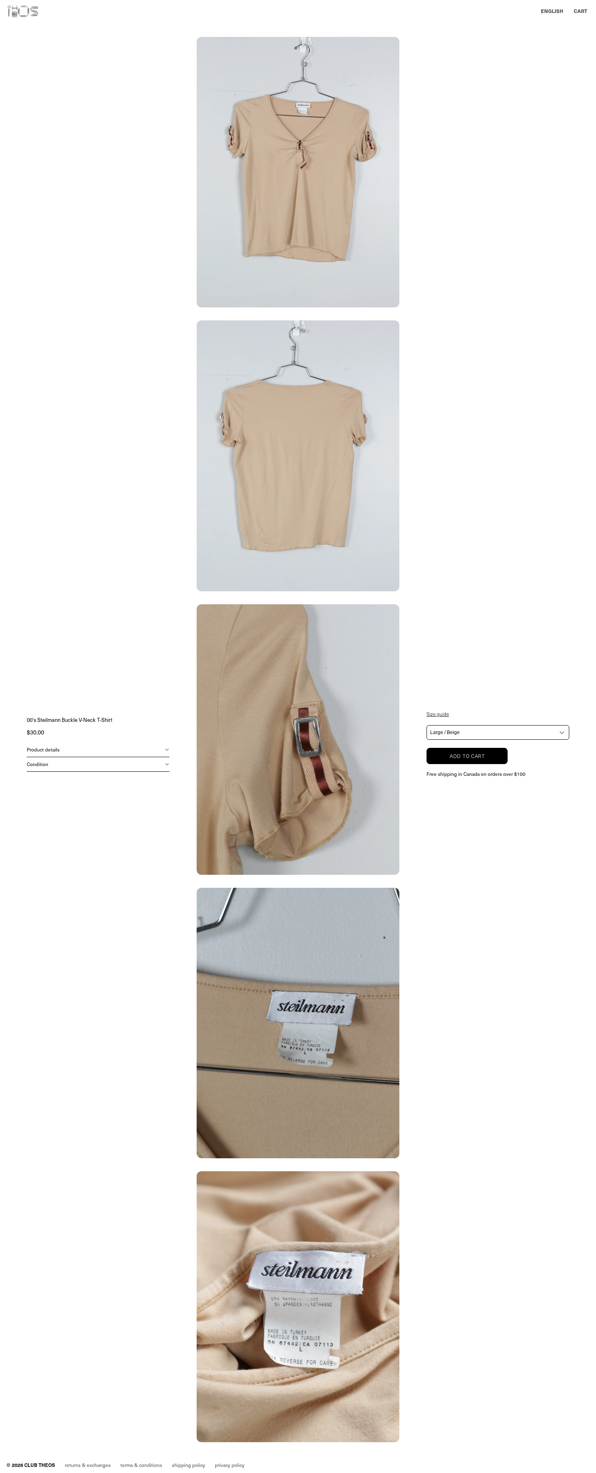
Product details (43, 749)
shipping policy (188, 1465)
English (552, 10)
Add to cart (467, 756)
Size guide (438, 714)
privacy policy (229, 1465)
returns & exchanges (88, 1465)
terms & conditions (141, 1465)
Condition (37, 764)
